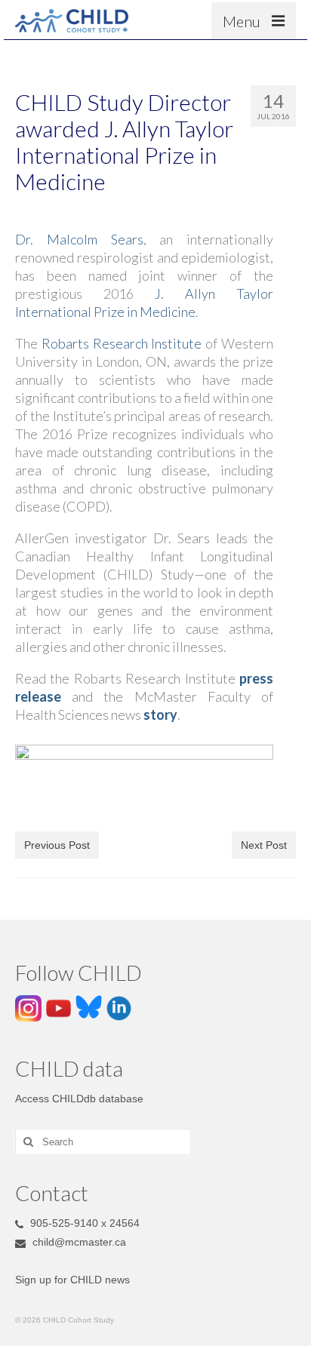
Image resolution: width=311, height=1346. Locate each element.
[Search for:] (103, 1142)
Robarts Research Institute (123, 343)
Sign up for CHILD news (72, 1280)
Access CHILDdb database (79, 1098)
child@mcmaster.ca (77, 1242)
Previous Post (57, 845)
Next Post (264, 845)
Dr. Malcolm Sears (79, 239)
